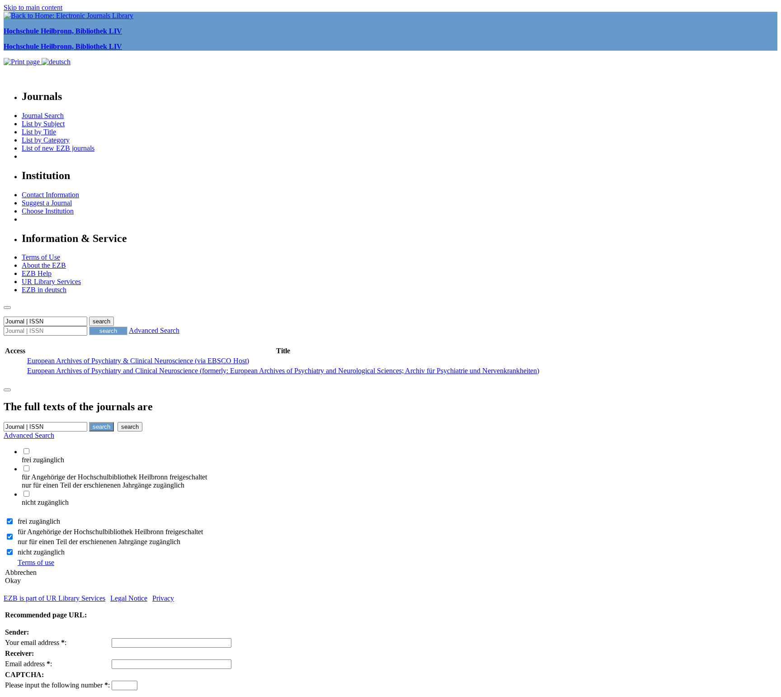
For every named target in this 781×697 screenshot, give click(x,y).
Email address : (28, 664)
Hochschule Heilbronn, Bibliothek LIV (63, 31)
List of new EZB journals (58, 148)
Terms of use (36, 562)
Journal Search (43, 115)
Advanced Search (154, 330)
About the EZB (44, 265)
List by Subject (43, 124)
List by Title (39, 132)
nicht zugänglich (41, 552)
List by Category (46, 140)
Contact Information (50, 195)
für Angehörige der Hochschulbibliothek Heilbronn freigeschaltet (110, 532)
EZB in (44, 290)
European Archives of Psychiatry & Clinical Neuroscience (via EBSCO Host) (138, 361)
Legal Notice (128, 598)
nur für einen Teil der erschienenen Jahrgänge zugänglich (99, 541)
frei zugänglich (39, 521)
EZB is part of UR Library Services (54, 598)
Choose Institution (48, 211)
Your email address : (35, 642)
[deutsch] (56, 62)
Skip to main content (33, 7)
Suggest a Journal (47, 203)
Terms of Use (41, 257)
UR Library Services (51, 281)
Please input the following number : (57, 685)
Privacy (163, 598)
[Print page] (23, 62)
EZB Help (37, 273)
